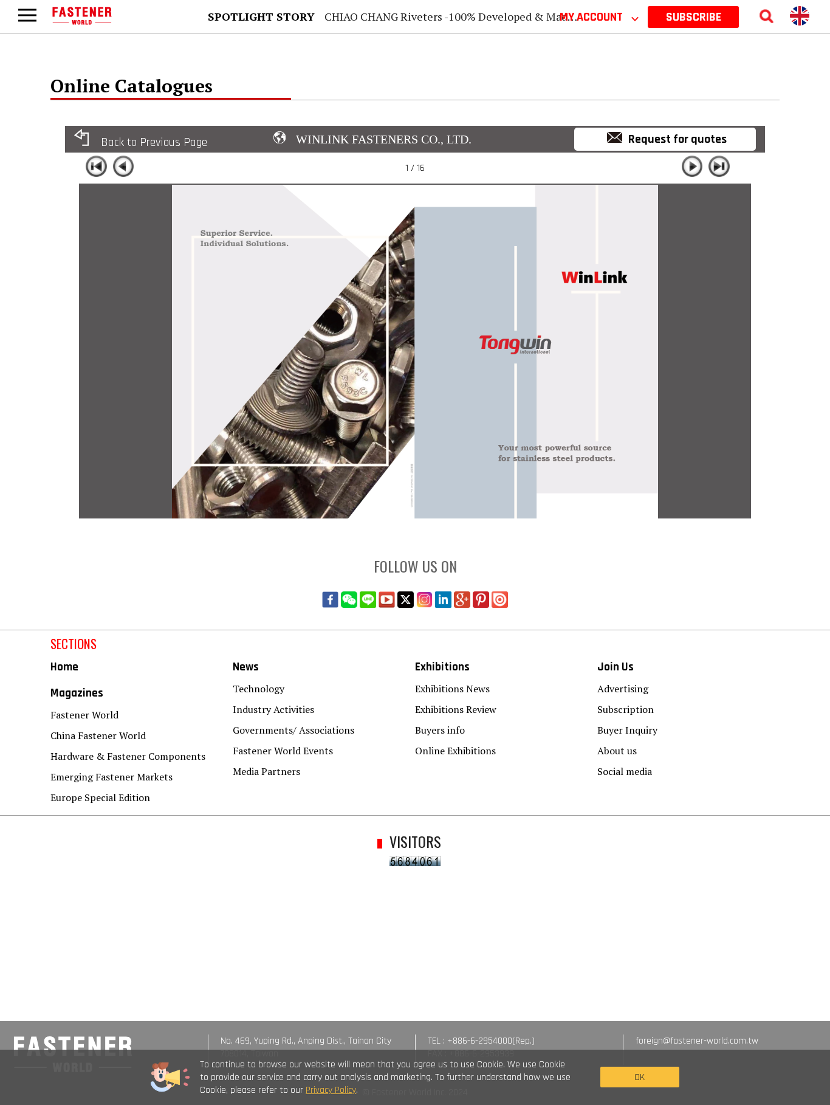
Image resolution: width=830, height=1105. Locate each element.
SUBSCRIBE (693, 17)
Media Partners (266, 771)
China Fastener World (98, 735)
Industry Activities (273, 709)
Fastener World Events (283, 750)
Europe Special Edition (100, 797)
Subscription (625, 709)
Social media (624, 771)
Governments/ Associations (293, 730)
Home (64, 667)
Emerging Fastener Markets (111, 776)
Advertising (622, 688)
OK (639, 1077)
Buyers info (440, 730)
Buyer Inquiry (627, 730)
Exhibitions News (452, 688)
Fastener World (84, 714)
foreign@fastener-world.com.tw (697, 1040)
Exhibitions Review (455, 709)
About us (617, 750)
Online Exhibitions (455, 750)
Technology (258, 688)
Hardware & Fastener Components (127, 756)
